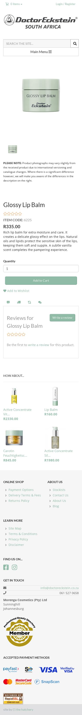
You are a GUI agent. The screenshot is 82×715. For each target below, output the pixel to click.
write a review (38, 345)
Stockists (59, 490)
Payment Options (21, 490)
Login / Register (65, 4)
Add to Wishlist (17, 291)
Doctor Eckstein (41, 21)
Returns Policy (19, 501)
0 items (15, 4)
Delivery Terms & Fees (25, 495)
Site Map (15, 528)
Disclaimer (16, 545)
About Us (59, 501)
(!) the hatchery (23, 709)
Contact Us (60, 495)
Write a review (62, 317)
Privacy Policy (18, 539)
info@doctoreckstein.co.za (59, 588)
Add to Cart (41, 280)
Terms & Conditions (23, 534)
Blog (56, 506)
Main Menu (39, 52)
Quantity (9, 261)
